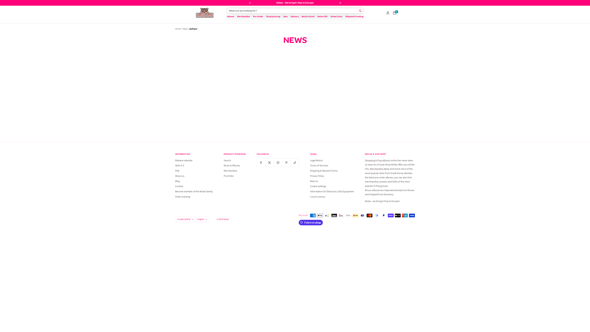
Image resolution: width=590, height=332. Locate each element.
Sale (285, 16)
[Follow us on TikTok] (295, 162)
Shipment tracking (354, 16)
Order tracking (182, 196)
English (200, 219)
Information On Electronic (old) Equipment (332, 191)
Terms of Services (319, 165)
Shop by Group (273, 16)
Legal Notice (316, 160)
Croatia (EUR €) (184, 219)
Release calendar (184, 160)
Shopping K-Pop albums (377, 160)
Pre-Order (258, 16)
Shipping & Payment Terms (324, 170)
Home (178, 29)
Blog (177, 181)
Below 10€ (323, 16)
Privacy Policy (317, 176)
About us (179, 176)
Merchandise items (379, 169)
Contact (179, 186)
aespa (264, 101)
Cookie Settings (318, 186)
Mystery (295, 16)
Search (227, 160)
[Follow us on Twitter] (269, 162)
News (185, 29)
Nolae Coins (336, 16)
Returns (314, 181)
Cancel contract (317, 196)
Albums (230, 16)
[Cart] (394, 12)
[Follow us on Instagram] (278, 162)
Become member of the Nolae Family (194, 191)
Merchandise (243, 16)
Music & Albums (232, 165)
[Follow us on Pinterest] (286, 162)
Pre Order (229, 176)
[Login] (387, 12)
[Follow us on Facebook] (261, 162)
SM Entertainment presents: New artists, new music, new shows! (294, 112)
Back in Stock (308, 16)
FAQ (177, 170)
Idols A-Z (179, 165)
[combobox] (293, 11)
